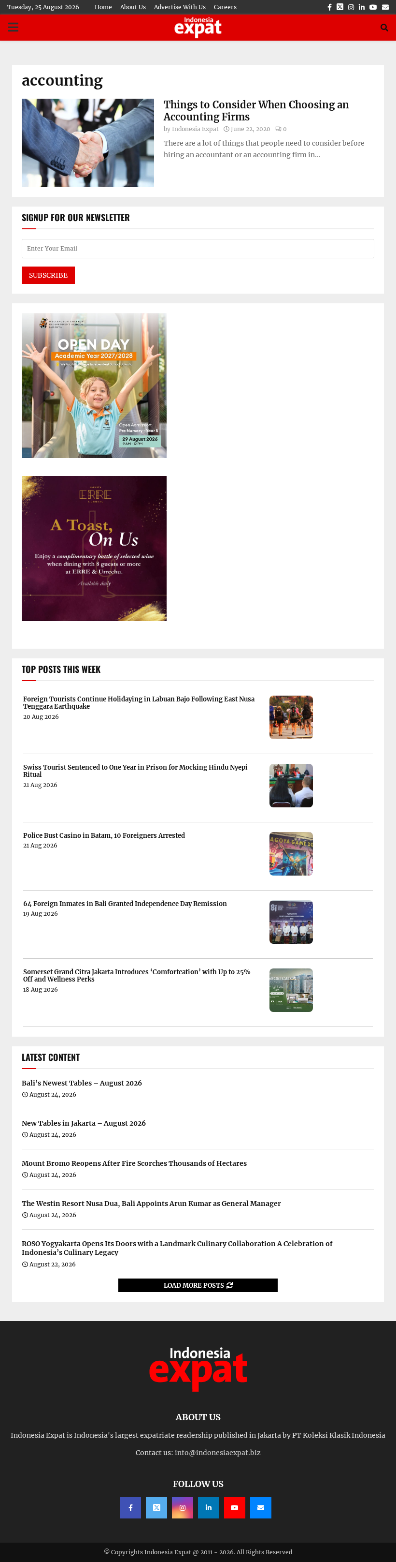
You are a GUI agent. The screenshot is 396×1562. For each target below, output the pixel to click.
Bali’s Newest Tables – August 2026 (82, 1083)
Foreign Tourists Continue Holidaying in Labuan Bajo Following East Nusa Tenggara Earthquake (139, 703)
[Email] (260, 1507)
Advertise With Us (180, 7)
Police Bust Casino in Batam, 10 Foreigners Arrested (104, 836)
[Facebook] (130, 1507)
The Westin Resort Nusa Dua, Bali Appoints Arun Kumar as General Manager (151, 1203)
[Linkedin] (208, 1507)
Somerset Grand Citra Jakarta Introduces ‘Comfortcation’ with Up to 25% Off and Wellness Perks (137, 975)
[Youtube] (234, 1507)
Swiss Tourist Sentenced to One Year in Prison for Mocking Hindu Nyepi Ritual (135, 771)
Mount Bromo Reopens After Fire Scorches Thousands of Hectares (134, 1163)
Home (103, 7)
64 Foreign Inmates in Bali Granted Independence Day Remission (125, 904)
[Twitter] (156, 1507)
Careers (225, 7)
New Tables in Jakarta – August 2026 (84, 1123)
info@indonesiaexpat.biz (218, 1452)
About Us (133, 7)
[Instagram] (182, 1507)
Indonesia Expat (195, 129)
